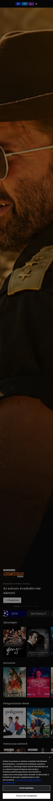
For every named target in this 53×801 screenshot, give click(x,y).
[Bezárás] (50, 757)
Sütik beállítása (26, 788)
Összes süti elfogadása (26, 796)
